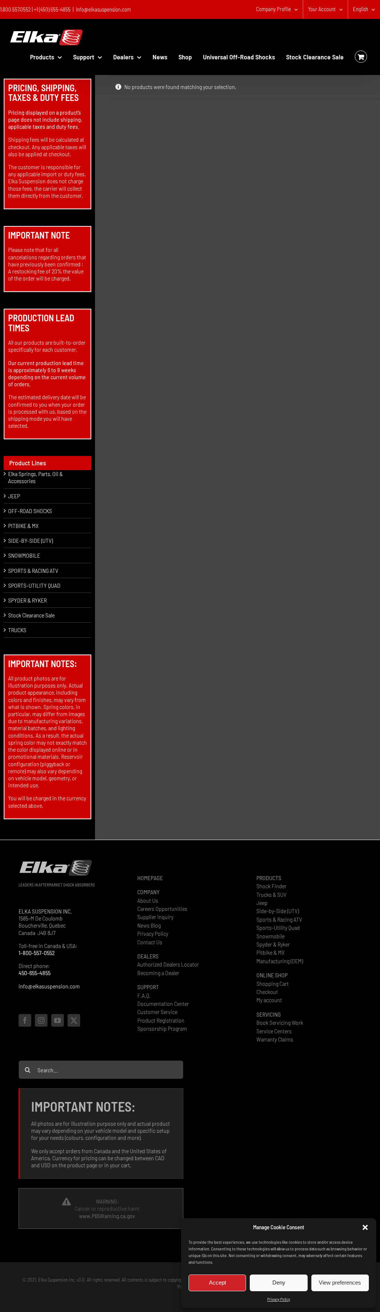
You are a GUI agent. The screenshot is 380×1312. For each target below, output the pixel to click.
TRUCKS (17, 629)
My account (269, 999)
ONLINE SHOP (272, 974)
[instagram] (41, 1020)
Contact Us (149, 941)
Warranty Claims (274, 1039)
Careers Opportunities (162, 908)
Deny (278, 1282)
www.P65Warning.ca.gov (107, 1215)
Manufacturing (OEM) (279, 960)
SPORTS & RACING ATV (33, 570)
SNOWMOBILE (24, 555)
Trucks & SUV (271, 894)
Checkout (267, 991)
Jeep (262, 902)
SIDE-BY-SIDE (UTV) (30, 540)
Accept (217, 1282)
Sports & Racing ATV (279, 919)
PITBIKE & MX (23, 525)
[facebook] (25, 1020)
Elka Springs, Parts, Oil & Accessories (35, 477)
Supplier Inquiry (155, 916)
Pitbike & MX (270, 952)
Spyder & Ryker (273, 944)
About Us (147, 900)
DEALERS (147, 956)
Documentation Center (163, 1003)
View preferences (340, 1282)
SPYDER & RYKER (27, 600)
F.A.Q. (144, 995)
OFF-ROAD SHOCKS (30, 510)
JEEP (14, 495)
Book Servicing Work (279, 1022)
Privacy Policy (278, 1299)
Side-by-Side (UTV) (277, 910)
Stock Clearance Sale (31, 615)
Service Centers (274, 1030)
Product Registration (160, 1020)
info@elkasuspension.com (103, 9)
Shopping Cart (272, 983)
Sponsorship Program (162, 1028)
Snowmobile (270, 935)
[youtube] (57, 1020)
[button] (365, 1227)
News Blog (149, 925)
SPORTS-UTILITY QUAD (34, 585)
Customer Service (157, 1011)
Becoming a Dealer (158, 972)
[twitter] (74, 1020)
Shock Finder (271, 885)
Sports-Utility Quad (278, 927)
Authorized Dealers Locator (168, 964)
